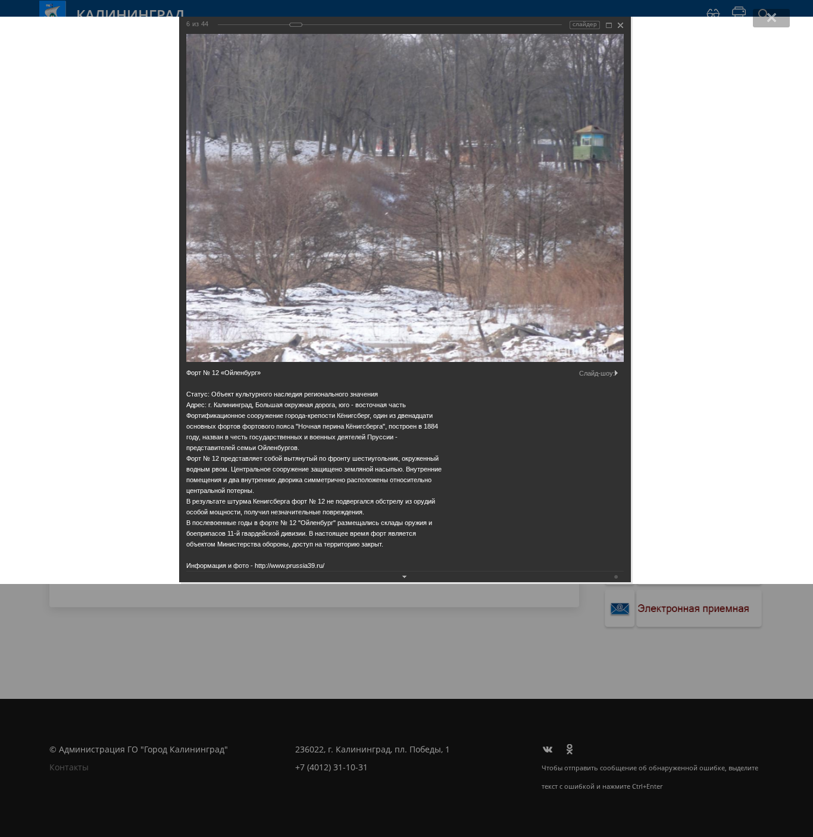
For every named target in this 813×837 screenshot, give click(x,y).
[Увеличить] (609, 25)
